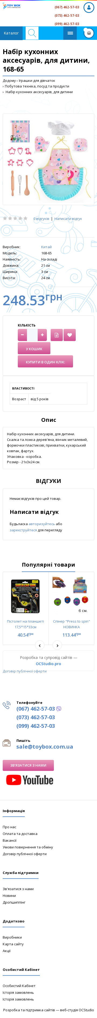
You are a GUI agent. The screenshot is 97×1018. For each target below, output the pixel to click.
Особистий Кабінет (19, 985)
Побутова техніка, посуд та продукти (37, 86)
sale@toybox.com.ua (44, 746)
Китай (46, 246)
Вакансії (9, 840)
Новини (9, 895)
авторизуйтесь (42, 523)
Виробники (12, 937)
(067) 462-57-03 (67, 7)
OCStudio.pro (48, 663)
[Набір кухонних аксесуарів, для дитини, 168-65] (48, 159)
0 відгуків (41, 218)
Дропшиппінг (14, 902)
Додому (9, 80)
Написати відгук (68, 218)
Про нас (9, 826)
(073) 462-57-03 (67, 15)
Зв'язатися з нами (28, 765)
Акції (7, 950)
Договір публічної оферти (25, 671)
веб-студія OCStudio (77, 1010)
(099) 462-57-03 (67, 24)
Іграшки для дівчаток (37, 80)
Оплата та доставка (20, 833)
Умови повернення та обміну (28, 847)
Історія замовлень (18, 992)
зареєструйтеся (24, 530)
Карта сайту (13, 944)
